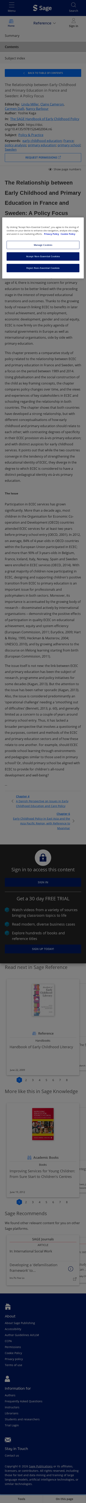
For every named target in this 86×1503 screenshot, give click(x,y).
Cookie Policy (68, 234)
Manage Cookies (43, 244)
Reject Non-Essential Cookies (43, 268)
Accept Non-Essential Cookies (43, 256)
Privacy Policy (52, 234)
